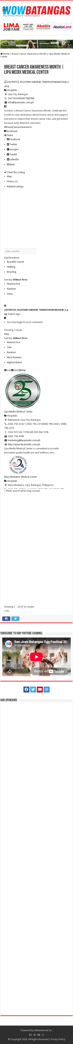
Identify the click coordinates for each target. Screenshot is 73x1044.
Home (6, 53)
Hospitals (12, 90)
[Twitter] (33, 690)
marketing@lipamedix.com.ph (24, 440)
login (20, 322)
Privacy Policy (58, 1039)
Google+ (14, 149)
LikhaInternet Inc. (43, 1030)
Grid (16, 370)
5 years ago (14, 314)
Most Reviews (14, 357)
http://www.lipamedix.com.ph (24, 444)
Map (9, 176)
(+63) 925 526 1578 (38, 432)
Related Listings (15, 186)
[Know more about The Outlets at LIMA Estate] (36, 26)
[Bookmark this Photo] (5, 318)
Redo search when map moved (23, 490)
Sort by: (16, 279)
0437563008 (27, 98)
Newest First (13, 283)
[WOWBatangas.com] (36, 10)
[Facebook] (26, 690)
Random (11, 288)
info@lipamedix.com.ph (21, 102)
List (9, 370)
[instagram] (47, 690)
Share (9, 135)
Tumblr (13, 154)
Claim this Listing (16, 172)
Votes (10, 293)
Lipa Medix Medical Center (18, 411)
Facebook (14, 139)
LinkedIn (14, 159)
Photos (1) (12, 181)
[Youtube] (40, 690)
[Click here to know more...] (36, 44)
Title (9, 347)
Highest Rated (14, 362)
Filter (6, 334)
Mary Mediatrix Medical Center (20, 476)
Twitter (13, 144)
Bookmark (11, 131)
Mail (11, 164)
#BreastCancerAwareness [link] (18, 127)
